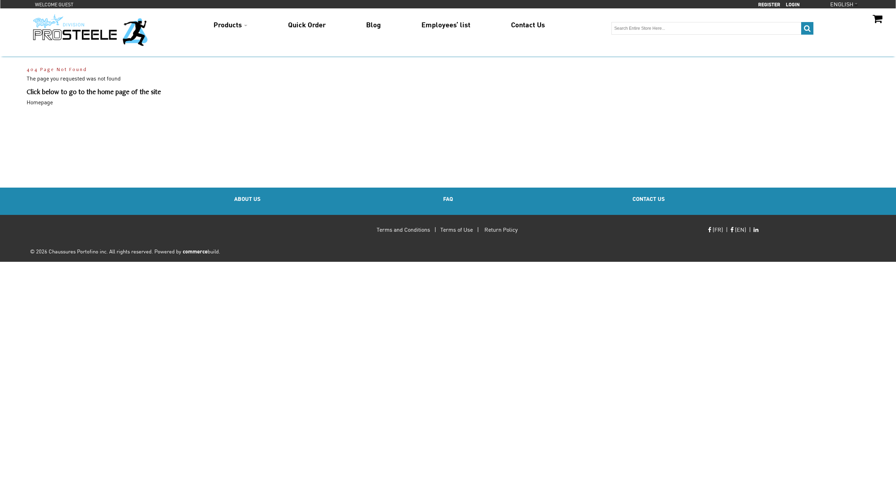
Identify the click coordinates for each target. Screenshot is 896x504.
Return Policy (501, 229)
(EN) (740, 229)
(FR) (717, 229)
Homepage (40, 102)
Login (793, 4)
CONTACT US (648, 198)
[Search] (807, 28)
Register (769, 4)
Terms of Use (456, 229)
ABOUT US (247, 198)
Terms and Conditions (403, 229)
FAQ (448, 198)
